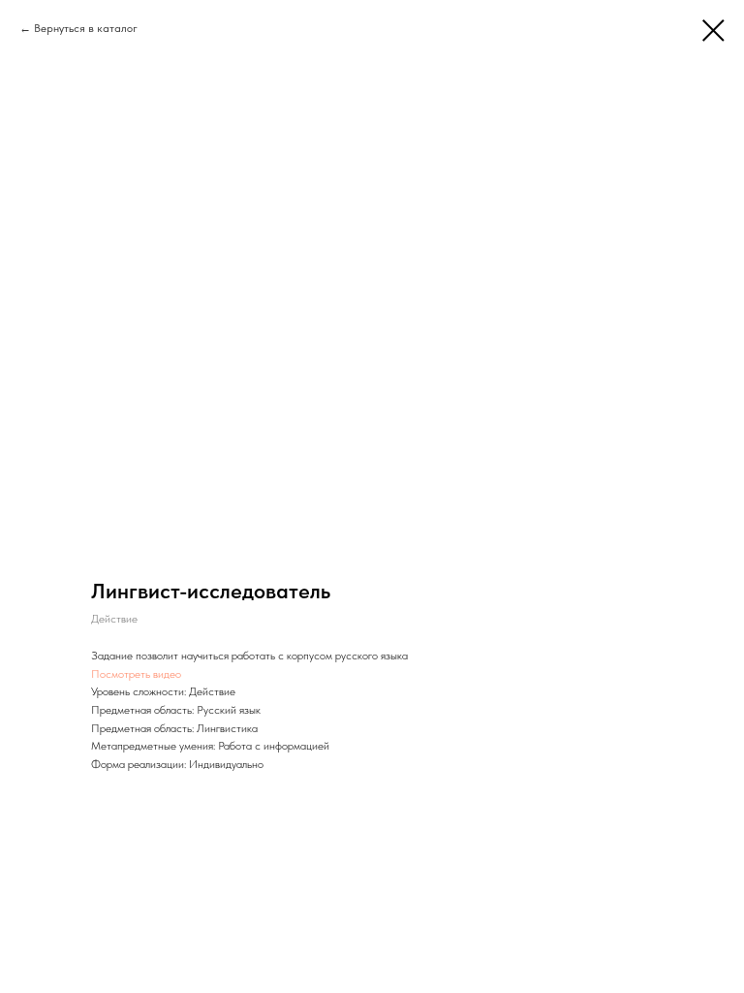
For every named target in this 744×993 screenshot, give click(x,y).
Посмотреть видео (136, 674)
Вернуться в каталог (86, 28)
